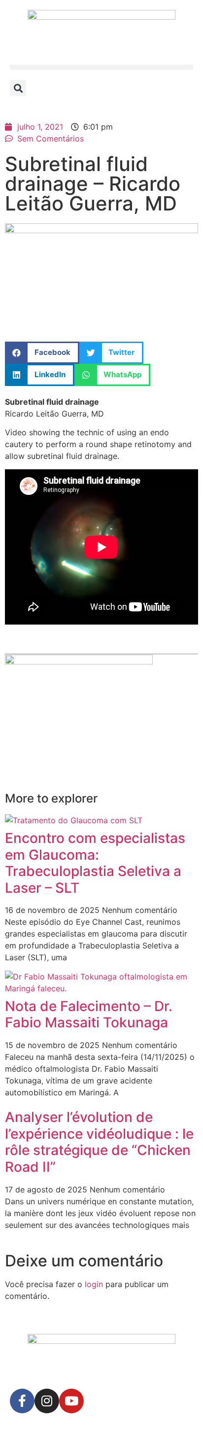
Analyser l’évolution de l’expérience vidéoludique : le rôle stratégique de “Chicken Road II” (99, 1142)
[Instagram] (46, 1401)
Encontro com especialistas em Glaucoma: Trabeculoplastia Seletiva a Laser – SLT (95, 863)
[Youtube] (71, 1401)
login (94, 1284)
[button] (101, 67)
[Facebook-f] (22, 1401)
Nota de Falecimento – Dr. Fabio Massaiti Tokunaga (88, 1014)
